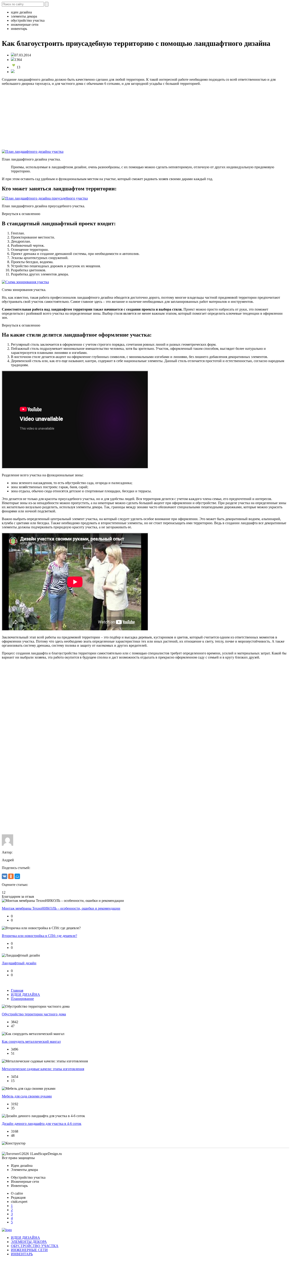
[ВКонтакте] (4, 876)
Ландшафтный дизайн (19, 963)
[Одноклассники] (11, 876)
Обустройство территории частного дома (34, 1014)
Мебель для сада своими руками (27, 1096)
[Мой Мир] (17, 876)
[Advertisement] (138, 118)
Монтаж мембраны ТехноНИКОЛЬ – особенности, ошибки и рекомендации (61, 908)
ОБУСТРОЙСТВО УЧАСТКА (34, 1246)
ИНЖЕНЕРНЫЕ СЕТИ (29, 1250)
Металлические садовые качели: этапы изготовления (43, 1069)
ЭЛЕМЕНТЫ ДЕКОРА (29, 1242)
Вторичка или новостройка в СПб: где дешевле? (39, 936)
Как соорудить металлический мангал (31, 1041)
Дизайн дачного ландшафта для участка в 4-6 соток (41, 1124)
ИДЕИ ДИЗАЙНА (25, 994)
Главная (17, 990)
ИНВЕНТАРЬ (22, 1254)
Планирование (22, 999)
